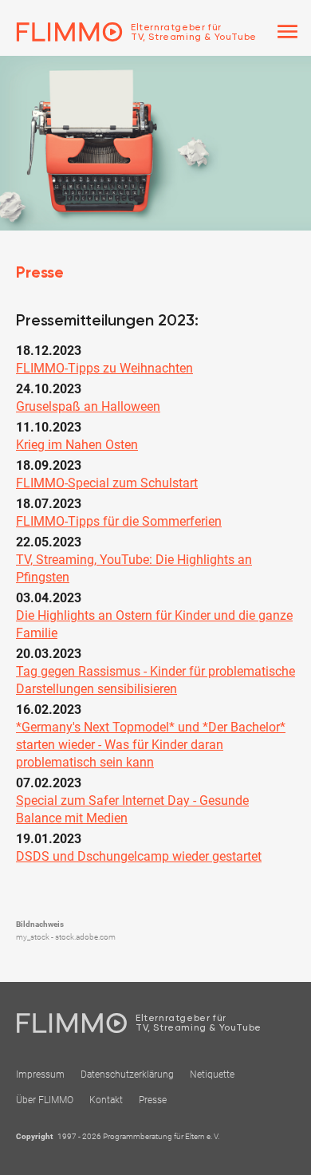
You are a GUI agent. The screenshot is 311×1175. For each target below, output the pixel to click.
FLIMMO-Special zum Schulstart (107, 483)
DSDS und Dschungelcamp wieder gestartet (139, 856)
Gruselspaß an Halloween (88, 406)
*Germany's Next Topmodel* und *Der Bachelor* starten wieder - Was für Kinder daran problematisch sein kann (150, 745)
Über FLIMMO (44, 1100)
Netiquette (212, 1074)
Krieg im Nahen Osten (77, 444)
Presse (153, 1100)
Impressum (40, 1074)
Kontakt (106, 1100)
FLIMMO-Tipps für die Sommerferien (119, 521)
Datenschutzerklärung (127, 1074)
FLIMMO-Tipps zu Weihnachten (104, 368)
